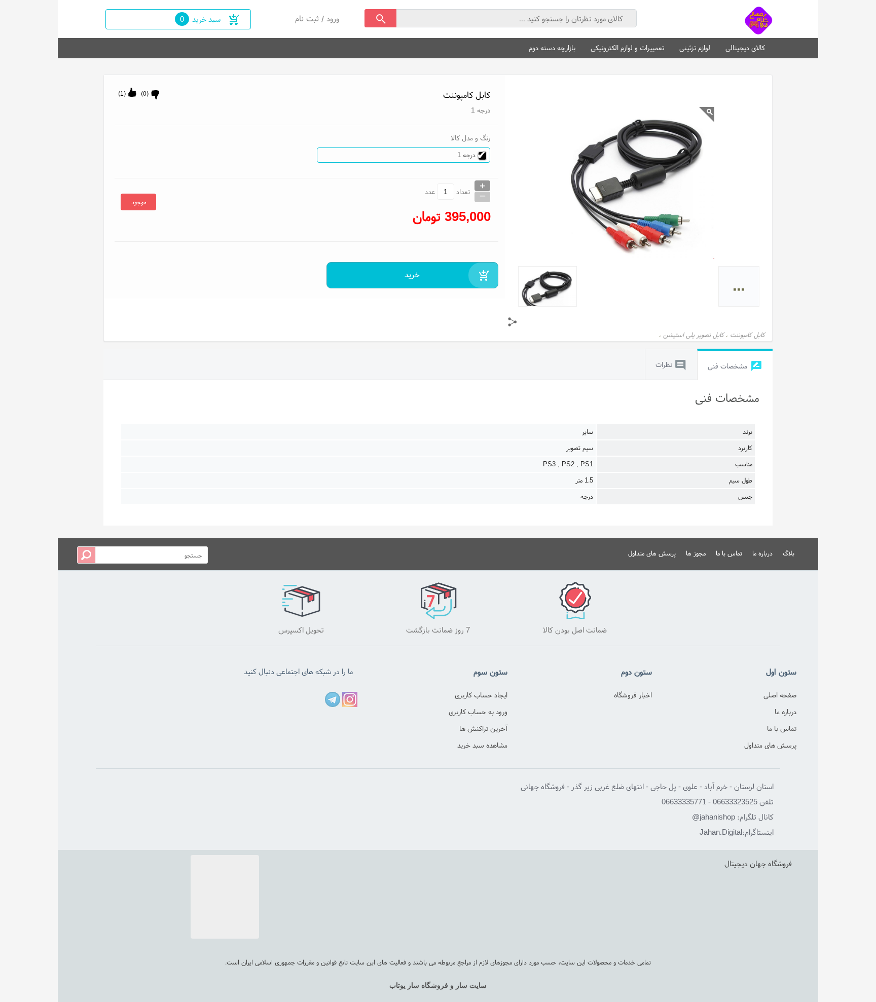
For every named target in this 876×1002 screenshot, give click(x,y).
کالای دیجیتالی (745, 48)
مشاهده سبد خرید (482, 745)
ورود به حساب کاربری (478, 712)
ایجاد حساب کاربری (481, 695)
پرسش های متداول (652, 553)
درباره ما (762, 553)
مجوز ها (696, 553)
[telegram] (332, 699)
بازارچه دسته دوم (552, 48)
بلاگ (788, 553)
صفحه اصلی (779, 695)
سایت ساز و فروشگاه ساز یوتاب (438, 985)
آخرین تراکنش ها (483, 728)
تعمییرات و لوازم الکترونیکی (627, 48)
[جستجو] (381, 18)
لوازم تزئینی (694, 48)
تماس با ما (729, 553)
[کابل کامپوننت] (759, 19)
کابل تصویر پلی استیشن (693, 335)
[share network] (512, 322)
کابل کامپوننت (747, 335)
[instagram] (349, 699)
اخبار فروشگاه (633, 695)
